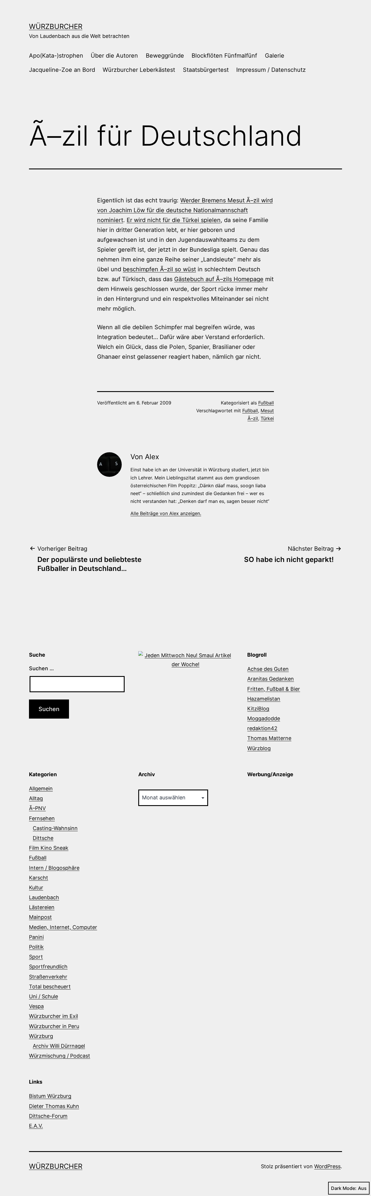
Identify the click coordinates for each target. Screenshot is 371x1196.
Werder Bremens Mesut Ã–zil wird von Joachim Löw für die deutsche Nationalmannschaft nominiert (185, 210)
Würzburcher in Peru (54, 1026)
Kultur (36, 887)
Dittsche (43, 838)
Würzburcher (55, 26)
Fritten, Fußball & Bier (273, 689)
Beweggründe (165, 55)
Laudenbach (44, 897)
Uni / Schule (43, 996)
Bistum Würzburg (50, 1096)
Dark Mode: (344, 1188)
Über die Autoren (114, 55)
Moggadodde (263, 718)
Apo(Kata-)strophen (56, 55)
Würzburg (41, 1036)
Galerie (274, 55)
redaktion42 (262, 728)
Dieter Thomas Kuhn (54, 1106)
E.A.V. (36, 1126)
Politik (36, 947)
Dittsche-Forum (48, 1116)
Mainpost (40, 917)
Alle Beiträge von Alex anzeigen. (165, 513)
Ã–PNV (37, 808)
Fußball (266, 403)
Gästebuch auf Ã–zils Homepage (218, 279)
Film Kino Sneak (48, 848)
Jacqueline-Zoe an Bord (62, 69)
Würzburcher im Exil (53, 1016)
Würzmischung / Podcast (59, 1056)
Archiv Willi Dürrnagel (59, 1046)
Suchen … (41, 668)
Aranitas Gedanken (270, 679)
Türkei (267, 418)
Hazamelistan (263, 699)
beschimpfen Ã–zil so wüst (159, 269)
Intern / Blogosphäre (54, 868)
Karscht (38, 878)
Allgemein (41, 788)
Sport (36, 957)
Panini (36, 937)
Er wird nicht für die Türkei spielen (174, 220)
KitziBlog (258, 709)
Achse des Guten (268, 669)
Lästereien (41, 907)
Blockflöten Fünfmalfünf (224, 55)
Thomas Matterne (269, 738)
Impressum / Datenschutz (271, 69)
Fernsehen (42, 818)
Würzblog (259, 748)
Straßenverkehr (48, 977)
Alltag (36, 798)
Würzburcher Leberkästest (139, 69)
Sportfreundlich (48, 967)
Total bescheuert (50, 986)
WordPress (327, 1166)
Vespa (36, 1006)
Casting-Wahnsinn (55, 828)
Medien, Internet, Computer (63, 927)
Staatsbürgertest (206, 69)
